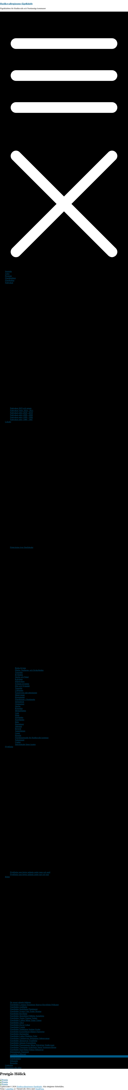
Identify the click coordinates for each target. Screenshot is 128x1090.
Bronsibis (14, 1063)
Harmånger (19, 724)
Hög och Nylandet (22, 686)
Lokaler (8, 422)
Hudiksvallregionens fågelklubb (16, 3)
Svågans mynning (22, 684)
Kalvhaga (19, 679)
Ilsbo (17, 722)
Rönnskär (19, 708)
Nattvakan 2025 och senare (21, 408)
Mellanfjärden (20, 711)
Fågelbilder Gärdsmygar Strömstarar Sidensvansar (30, 1038)
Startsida (8, 271)
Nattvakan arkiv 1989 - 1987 (21, 419)
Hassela (18, 735)
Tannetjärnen (20, 731)
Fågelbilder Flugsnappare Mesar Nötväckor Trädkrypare (32, 1045)
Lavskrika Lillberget (18, 1054)
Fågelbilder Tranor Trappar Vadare (23, 1018)
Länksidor (9, 1065)
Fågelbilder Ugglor (17, 1027)
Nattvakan (9, 283)
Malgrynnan (20, 695)
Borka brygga (20, 668)
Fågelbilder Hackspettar (19, 1034)
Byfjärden (19, 675)
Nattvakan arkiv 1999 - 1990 (21, 417)
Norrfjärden (19, 720)
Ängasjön (19, 672)
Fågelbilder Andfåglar (18, 1007)
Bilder (7, 877)
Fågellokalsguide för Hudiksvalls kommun (31, 738)
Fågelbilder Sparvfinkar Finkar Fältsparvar (27, 1050)
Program (8, 276)
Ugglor (18, 742)
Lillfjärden (19, 690)
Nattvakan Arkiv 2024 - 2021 (21, 410)
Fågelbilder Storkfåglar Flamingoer (24, 1009)
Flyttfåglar (9, 747)
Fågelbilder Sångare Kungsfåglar (23, 1043)
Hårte (17, 715)
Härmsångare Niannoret (19, 1052)
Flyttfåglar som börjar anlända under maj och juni (29, 874)
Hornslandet (20, 697)
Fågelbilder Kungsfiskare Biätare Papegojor (27, 1032)
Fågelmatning (15, 1059)
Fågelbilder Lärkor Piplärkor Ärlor (23, 1036)
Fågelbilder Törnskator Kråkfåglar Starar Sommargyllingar (33, 1047)
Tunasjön (18, 688)
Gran (17, 713)
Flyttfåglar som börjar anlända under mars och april (30, 872)
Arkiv (7, 274)
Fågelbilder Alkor (17, 1023)
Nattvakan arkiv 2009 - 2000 (21, 415)
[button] (66, 406)
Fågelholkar (9, 280)
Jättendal (18, 726)
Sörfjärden (19, 717)
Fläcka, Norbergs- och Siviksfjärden (29, 670)
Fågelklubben (10, 278)
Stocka (17, 706)
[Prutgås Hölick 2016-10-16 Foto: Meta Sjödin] (4, 1080)
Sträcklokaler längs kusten (25, 744)
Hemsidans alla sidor (13, 1068)
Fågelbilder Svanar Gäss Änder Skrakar (25, 1011)
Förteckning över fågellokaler (21, 547)
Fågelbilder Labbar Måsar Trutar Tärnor (26, 1020)
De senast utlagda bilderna (20, 1002)
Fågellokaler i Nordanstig (25, 699)
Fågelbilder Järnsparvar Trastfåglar (23, 1041)
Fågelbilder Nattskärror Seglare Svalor (25, 1029)
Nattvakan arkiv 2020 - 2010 (21, 413)
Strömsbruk (19, 702)
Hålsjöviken (19, 681)
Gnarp (17, 733)
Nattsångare (19, 740)
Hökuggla (14, 1061)
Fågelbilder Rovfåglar (18, 1014)
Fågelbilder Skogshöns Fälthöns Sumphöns (27, 1016)
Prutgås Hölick (16, 1056)
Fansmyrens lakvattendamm (26, 693)
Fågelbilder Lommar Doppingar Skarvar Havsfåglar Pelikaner (34, 1005)
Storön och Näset (22, 677)
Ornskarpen (19, 704)
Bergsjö (18, 729)
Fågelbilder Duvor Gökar (20, 1025)
